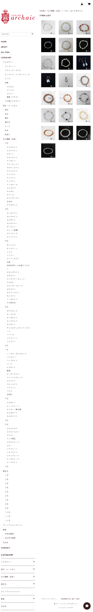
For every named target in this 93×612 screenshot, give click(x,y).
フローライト (12, 384)
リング (7, 79)
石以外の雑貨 (10, 538)
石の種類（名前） (54, 11)
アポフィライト (13, 168)
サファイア (11, 245)
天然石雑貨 (9, 534)
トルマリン (11, 341)
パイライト (11, 357)
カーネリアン (12, 213)
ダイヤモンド (12, 311)
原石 (6, 110)
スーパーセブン (13, 259)
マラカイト (11, 403)
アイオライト (12, 147)
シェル (9, 252)
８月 (6, 504)
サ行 (6, 241)
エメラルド (11, 188)
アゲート (10, 154)
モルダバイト (12, 416)
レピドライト (12, 452)
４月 (6, 488)
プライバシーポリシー (49, 599)
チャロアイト (12, 321)
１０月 (7, 512)
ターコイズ (11, 314)
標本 (6, 118)
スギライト (11, 276)
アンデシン (11, 181)
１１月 (7, 516)
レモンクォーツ (13, 456)
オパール (10, 195)
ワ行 (6, 466)
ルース (7, 126)
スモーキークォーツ (15, 286)
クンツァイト (12, 237)
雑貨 (5, 530)
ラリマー (10, 435)
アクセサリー (8, 62)
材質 (6, 83)
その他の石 (11, 303)
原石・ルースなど (10, 106)
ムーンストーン (13, 406)
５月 (6, 492)
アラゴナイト (12, 205)
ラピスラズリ (12, 428)
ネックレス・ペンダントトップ (17, 74)
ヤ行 (6, 420)
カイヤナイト (12, 216)
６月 (6, 496)
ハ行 (6, 350)
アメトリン (11, 178)
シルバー (10, 94)
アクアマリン (12, 151)
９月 (6, 508)
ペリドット (11, 388)
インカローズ (12, 185)
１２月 (7, 520)
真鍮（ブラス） (13, 97)
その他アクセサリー (13, 101)
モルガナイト (12, 413)
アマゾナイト (12, 171)
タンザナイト (12, 318)
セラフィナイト (13, 292)
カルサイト (11, 220)
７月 (6, 500)
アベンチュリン (13, 164)
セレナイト (11, 296)
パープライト (12, 360)
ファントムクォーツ (15, 377)
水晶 (8, 262)
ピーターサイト (13, 374)
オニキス (10, 191)
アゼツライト (12, 157)
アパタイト (11, 161)
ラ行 (6, 424)
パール (9, 364)
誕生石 (5, 471)
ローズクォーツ (13, 459)
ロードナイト (12, 462)
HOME (42, 11)
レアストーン (12, 449)
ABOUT (4, 47)
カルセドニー (12, 223)
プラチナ (10, 87)
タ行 (6, 307)
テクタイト (11, 324)
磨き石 (7, 122)
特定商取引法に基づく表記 (70, 599)
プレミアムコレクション (13, 525)
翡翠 (8, 371)
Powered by (63, 607)
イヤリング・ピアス (13, 70)
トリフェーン (12, 338)
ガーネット (11, 227)
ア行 (6, 143)
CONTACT (5, 548)
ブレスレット (10, 66)
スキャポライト (13, 272)
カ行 (6, 209)
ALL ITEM (5, 52)
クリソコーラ (12, 233)
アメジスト (11, 174)
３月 (6, 483)
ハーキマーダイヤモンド (17, 354)
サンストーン (12, 248)
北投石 (9, 394)
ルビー (9, 445)
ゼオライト (11, 289)
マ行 (66, 11)
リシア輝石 (11, 439)
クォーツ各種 (12, 230)
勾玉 (6, 130)
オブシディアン (13, 198)
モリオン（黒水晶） (15, 409)
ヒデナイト (11, 367)
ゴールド (10, 90)
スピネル (10, 282)
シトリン (10, 255)
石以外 (9, 201)
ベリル (9, 391)
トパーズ (10, 335)
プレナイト (11, 381)
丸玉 (6, 114)
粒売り (7, 134)
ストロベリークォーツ (16, 279)
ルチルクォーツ (13, 442)
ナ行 (6, 345)
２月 (6, 479)
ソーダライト (12, 299)
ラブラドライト (13, 432)
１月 (6, 475)
